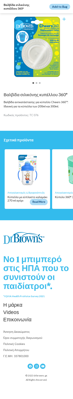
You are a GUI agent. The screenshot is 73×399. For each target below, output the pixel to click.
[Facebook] (30, 366)
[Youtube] (42, 366)
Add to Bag (59, 6)
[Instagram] (36, 366)
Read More (38, 201)
